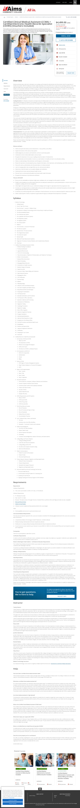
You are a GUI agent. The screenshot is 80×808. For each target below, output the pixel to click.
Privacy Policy (41, 804)
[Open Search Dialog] (75, 2)
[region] (12, 797)
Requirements (7, 86)
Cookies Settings (12, 803)
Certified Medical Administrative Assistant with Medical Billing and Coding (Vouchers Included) (66, 775)
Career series (62, 45)
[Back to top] (40, 793)
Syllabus (5, 83)
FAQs (5, 91)
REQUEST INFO (71, 73)
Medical (16, 17)
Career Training (32, 795)
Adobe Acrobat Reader (20, 504)
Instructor (6, 88)
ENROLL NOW (65, 36)
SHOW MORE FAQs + (18, 744)
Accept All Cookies (13, 800)
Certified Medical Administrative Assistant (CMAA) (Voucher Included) (44, 772)
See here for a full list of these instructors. (61, 663)
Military (55, 795)
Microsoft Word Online (20, 502)
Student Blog (67, 795)
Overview (6, 80)
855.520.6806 (6, 100)
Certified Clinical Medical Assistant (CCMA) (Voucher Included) (23, 772)
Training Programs (10, 17)
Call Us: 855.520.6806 (71, 17)
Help (55, 797)
